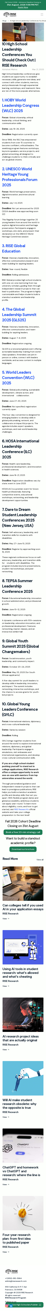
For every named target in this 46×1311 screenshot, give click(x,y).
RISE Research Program (15, 1298)
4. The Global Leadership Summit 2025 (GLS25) (19, 315)
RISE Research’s (21, 809)
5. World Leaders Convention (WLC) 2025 (18, 377)
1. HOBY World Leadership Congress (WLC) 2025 (21, 105)
